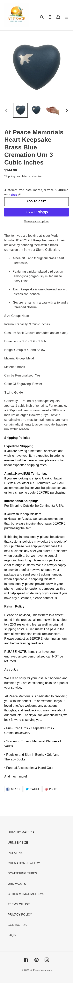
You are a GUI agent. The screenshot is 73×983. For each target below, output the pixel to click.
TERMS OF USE (19, 904)
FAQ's (12, 935)
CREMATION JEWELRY (24, 863)
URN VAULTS (17, 883)
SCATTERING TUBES (22, 873)
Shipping (9, 176)
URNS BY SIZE (18, 842)
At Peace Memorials (41, 970)
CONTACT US (17, 925)
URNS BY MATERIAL (22, 832)
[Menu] (66, 17)
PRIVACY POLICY (20, 914)
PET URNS (15, 852)
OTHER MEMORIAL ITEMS (26, 894)
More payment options (36, 221)
